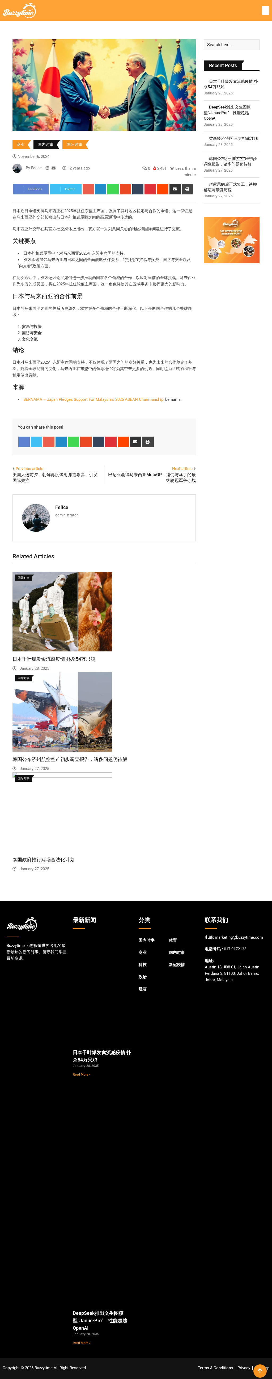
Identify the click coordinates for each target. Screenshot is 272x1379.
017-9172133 (235, 949)
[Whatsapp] (113, 189)
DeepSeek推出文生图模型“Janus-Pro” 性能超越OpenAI (227, 113)
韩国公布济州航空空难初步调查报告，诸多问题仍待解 (69, 759)
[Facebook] (24, 442)
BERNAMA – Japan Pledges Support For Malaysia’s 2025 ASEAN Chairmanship (93, 399)
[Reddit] (162, 189)
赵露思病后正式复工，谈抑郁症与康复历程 (230, 187)
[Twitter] (36, 442)
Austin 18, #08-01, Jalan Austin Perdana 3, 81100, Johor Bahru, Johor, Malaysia (232, 973)
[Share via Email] (175, 189)
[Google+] (88, 189)
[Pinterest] (150, 189)
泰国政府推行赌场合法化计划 (43, 859)
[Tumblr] (138, 189)
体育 (173, 940)
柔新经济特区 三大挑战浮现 (233, 138)
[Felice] (53, 168)
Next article (182, 468)
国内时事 (46, 144)
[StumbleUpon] (125, 189)
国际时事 (75, 144)
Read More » (82, 1074)
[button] (265, 10)
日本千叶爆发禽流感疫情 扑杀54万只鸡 (53, 659)
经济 (143, 989)
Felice (61, 507)
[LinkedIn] (101, 189)
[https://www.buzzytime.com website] (47, 168)
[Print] (187, 189)
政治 (143, 977)
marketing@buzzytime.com (239, 937)
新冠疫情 (177, 964)
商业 (21, 144)
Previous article (29, 468)
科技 (143, 964)
